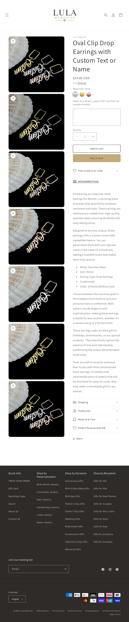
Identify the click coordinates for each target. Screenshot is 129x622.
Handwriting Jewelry (48, 507)
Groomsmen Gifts (74, 534)
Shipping (82, 83)
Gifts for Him (100, 488)
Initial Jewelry (44, 514)
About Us (13, 511)
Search (12, 503)
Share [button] (79, 438)
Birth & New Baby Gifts (77, 488)
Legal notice (115, 614)
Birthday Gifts (72, 496)
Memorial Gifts (73, 549)
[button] (7, 15)
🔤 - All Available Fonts (86, 181)
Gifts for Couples (103, 503)
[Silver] (75, 94)
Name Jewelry (44, 522)
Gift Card (13, 488)
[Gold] (82, 94)
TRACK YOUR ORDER (19, 480)
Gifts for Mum (101, 518)
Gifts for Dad (100, 526)
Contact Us (14, 518)
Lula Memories (26, 611)
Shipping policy (92, 611)
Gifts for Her (100, 480)
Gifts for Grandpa (103, 541)
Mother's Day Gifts (75, 503)
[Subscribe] (65, 569)
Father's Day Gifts (74, 511)
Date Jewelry (44, 499)
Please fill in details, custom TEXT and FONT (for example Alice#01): (96, 103)
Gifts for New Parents (105, 496)
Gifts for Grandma (103, 534)
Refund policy (43, 611)
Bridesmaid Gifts (74, 526)
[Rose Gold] (88, 94)
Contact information (111, 611)
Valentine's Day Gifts (76, 541)
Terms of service (75, 611)
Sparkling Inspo (17, 496)
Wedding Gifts (72, 518)
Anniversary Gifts (74, 480)
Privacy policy (58, 611)
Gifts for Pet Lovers (104, 511)
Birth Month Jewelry (48, 484)
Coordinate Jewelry (47, 492)
